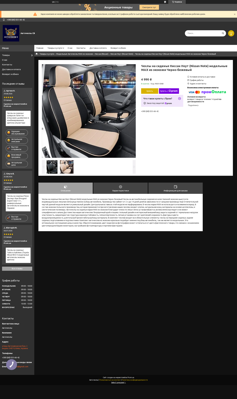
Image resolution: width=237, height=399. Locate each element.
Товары (6, 55)
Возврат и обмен (118, 48)
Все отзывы (17, 268)
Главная (39, 48)
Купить (150, 91)
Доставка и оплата (98, 48)
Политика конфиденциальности (135, 380)
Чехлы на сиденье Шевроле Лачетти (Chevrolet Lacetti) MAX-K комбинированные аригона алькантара (18, 118)
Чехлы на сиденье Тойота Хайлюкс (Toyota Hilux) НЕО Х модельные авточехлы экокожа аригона (18, 255)
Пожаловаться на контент (110, 380)
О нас (70, 48)
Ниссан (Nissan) (101, 54)
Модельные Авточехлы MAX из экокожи (74, 54)
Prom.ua (131, 377)
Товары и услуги (54, 48)
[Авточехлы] (11, 33)
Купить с (164, 91)
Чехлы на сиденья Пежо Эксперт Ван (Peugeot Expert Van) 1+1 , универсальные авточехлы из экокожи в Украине (18, 202)
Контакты (81, 48)
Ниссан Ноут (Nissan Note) (121, 54)
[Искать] (223, 33)
